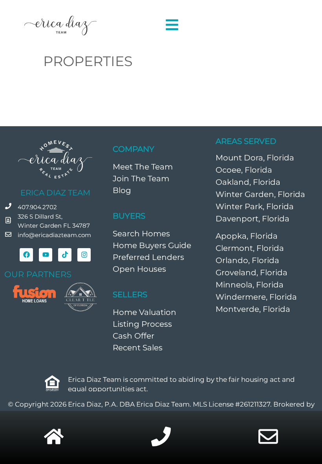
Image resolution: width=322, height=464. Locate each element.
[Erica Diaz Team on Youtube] (45, 254)
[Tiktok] (64, 254)
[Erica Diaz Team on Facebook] (26, 254)
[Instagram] (84, 254)
